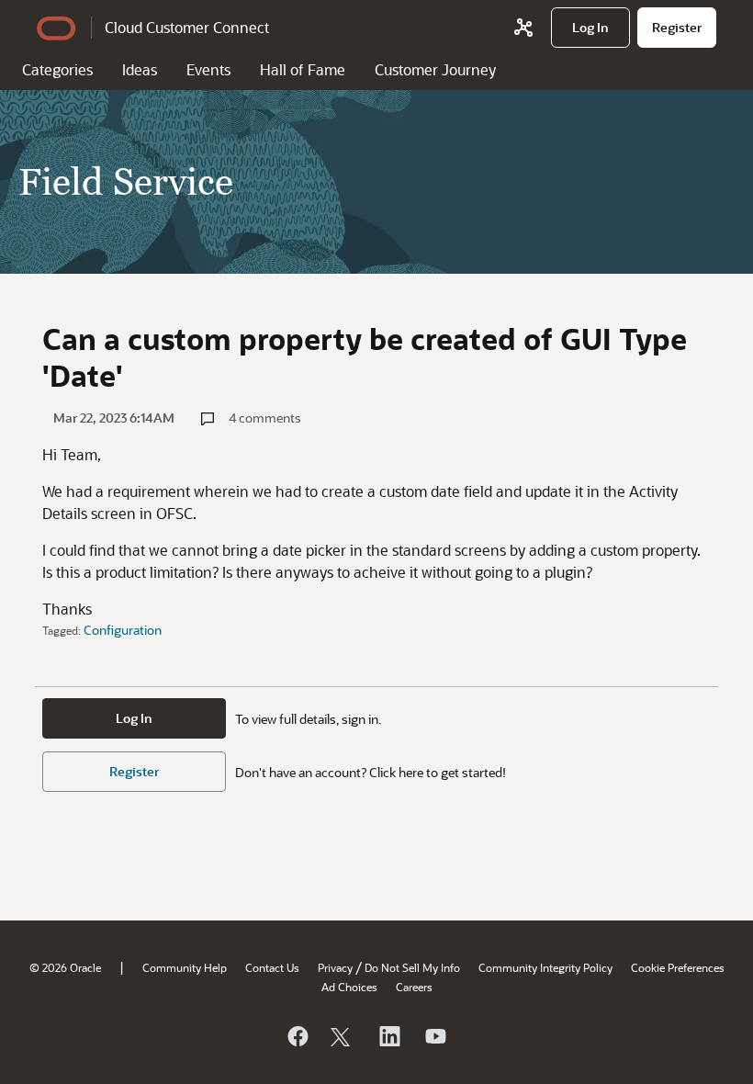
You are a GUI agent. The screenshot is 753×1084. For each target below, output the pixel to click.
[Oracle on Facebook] (297, 1036)
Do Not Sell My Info (412, 967)
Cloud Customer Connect (187, 27)
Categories (57, 69)
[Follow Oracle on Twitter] (342, 1036)
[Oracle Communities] (523, 28)
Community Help (184, 967)
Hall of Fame (302, 69)
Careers (414, 986)
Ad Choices (349, 986)
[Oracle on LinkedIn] (388, 1036)
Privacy (335, 967)
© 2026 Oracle (65, 967)
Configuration (123, 629)
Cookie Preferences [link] (678, 967)
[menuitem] (590, 27)
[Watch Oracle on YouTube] (434, 1036)
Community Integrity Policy (545, 967)
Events (208, 69)
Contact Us (272, 967)
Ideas (139, 69)
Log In (134, 718)
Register (134, 771)
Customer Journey (435, 69)
